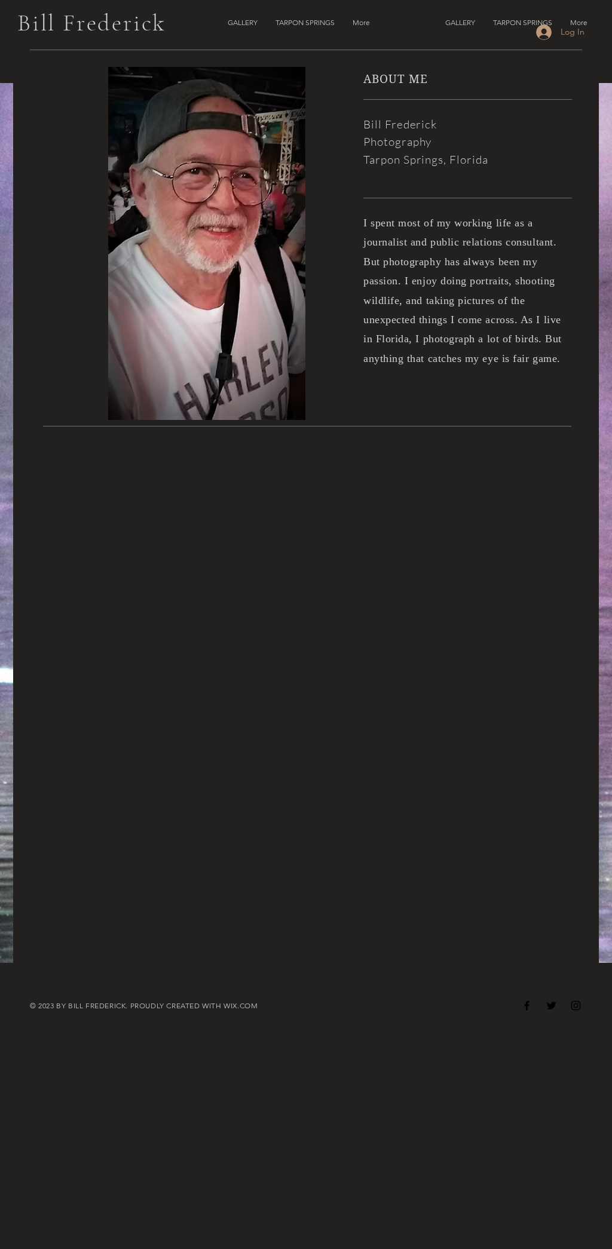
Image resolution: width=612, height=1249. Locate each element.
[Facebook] (527, 1005)
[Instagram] (576, 1005)
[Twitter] (551, 1005)
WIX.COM (241, 1005)
